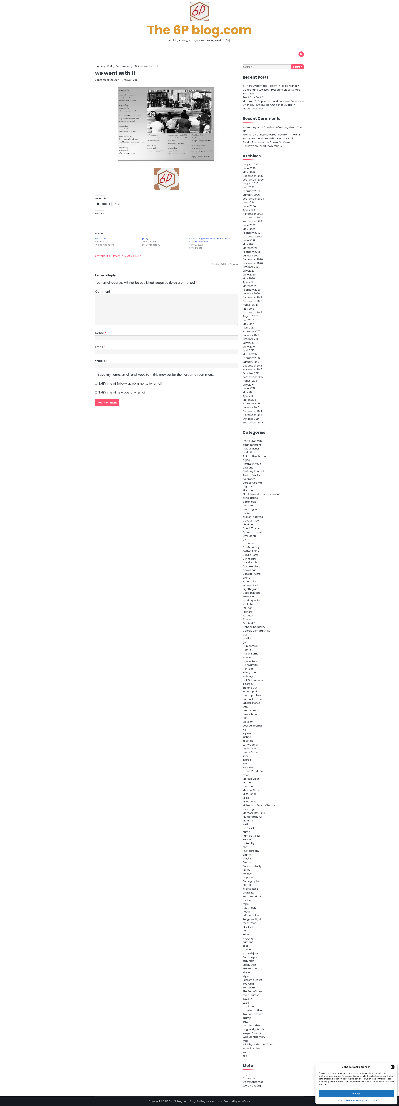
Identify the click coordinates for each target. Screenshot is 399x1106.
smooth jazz (250, 953)
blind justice (250, 498)
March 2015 (250, 400)
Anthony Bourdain (254, 471)
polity (145, 238)
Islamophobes (252, 695)
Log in (246, 1074)
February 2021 (251, 252)
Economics (250, 581)
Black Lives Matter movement (261, 494)
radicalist (249, 900)
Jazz (245, 706)
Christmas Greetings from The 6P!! (278, 134)
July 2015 (248, 384)
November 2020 (253, 263)
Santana (248, 942)
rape (246, 904)
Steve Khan (250, 968)
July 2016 (248, 343)
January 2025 (251, 195)
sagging (248, 938)
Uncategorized (252, 1025)
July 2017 (248, 320)
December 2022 (253, 217)
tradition (248, 1006)
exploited (249, 604)
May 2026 (249, 172)
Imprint (374, 1100)
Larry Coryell (250, 744)
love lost (248, 767)
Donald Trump (252, 574)
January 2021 (251, 255)
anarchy (248, 467)
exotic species (252, 600)
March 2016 (250, 354)
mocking (248, 809)
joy (244, 729)
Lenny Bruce (250, 752)
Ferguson (248, 615)
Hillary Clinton (251, 672)
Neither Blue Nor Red (280, 138)
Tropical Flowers (253, 1014)
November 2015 (252, 369)
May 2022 (249, 229)
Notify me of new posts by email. (122, 392)
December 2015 (252, 365)
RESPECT (248, 927)
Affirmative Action (254, 456)
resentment (250, 923)
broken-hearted (253, 517)
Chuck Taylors (251, 528)
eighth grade (251, 589)
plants (247, 855)
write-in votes (251, 1048)
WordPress (244, 1101)
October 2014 (251, 419)
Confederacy (251, 547)
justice (247, 737)
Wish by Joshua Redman (258, 1044)
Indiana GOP (250, 688)
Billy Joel (248, 490)
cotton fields (102, 256)
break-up (249, 505)
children (248, 524)
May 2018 (248, 309)
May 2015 (248, 392)
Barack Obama (252, 483)
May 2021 (248, 244)
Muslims (248, 820)
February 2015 (251, 403)
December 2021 (252, 236)
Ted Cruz (248, 983)
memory (248, 786)
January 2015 (251, 407)
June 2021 (249, 240)
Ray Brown (249, 908)
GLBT (246, 634)
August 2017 (250, 316)
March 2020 (250, 286)
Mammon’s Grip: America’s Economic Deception (273, 101)
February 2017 (251, 331)
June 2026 (249, 168)
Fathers (247, 612)
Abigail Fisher (251, 448)
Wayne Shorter (252, 1033)
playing (247, 858)
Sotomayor (250, 957)
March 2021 (250, 248)
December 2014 (252, 411)
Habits (247, 650)
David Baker (250, 558)
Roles (246, 934)
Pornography (251, 881)
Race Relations (252, 896)
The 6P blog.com (199, 30)
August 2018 (250, 305)
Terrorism (249, 987)
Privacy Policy (362, 1100)
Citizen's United (252, 532)
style (246, 976)
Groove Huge (130, 80)
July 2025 (249, 187)
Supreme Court (252, 980)
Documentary (251, 566)
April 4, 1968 (101, 238)
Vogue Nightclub (253, 1029)
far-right (248, 608)
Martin (128, 256)
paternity (248, 843)
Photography (251, 851)
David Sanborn (252, 562)
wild (245, 1041)
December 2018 (252, 301)
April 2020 (249, 282)
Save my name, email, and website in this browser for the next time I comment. (156, 375)
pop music (249, 877)
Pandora (248, 839)
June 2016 (249, 346)
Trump (247, 1018)
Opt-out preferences (345, 1100)
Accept (356, 1093)
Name (100, 333)
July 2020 (249, 271)
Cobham (248, 543)
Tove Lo (247, 999)
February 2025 (252, 191)
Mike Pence (250, 794)
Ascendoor (215, 1101)
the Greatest (251, 995)
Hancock (248, 657)
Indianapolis (250, 691)
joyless (247, 733)
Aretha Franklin (252, 475)
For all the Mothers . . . (271, 146)
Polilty (246, 870)
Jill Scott (248, 722)
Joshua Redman (253, 725)
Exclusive (248, 596)
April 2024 (249, 210)
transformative (252, 1010)
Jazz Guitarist (251, 710)
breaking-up (250, 509)
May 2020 (249, 278)
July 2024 (249, 202)
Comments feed (253, 1082)
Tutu (245, 1022)
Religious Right (252, 919)
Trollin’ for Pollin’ (253, 97)
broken (247, 513)
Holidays (248, 676)
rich (245, 930)
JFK (122, 256)
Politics (247, 873)
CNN (245, 539)
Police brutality (252, 866)
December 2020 (253, 259)
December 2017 (252, 312)
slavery (137, 256)
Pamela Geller (251, 836)
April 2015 (248, 396)
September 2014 (253, 422)
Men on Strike (251, 790)
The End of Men (252, 991)
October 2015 (251, 373)
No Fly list (248, 828)
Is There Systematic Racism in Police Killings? (271, 86)
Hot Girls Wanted (253, 680)
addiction (249, 452)
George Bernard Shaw (256, 631)
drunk (246, 578)
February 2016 (251, 358)
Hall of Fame (250, 653)
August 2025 (250, 183)
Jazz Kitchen (250, 714)
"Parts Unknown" (253, 441)
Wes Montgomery (254, 1037)
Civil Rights (249, 536)
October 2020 (251, 267)
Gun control (250, 646)
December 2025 (253, 176)
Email (100, 347)
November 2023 (253, 214)
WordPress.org (252, 1085)
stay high (248, 961)
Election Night (251, 593)
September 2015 (253, 377)
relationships (251, 915)
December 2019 (252, 297)
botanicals (249, 502)
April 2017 (248, 327)
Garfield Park (251, 623)
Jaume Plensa (251, 703)
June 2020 (249, 274)
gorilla (247, 638)
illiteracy (115, 256)
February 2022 (252, 233)
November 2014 (252, 415)
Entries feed (250, 1078)
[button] (392, 1067)
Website (101, 361)
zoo (245, 1056)
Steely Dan (249, 965)
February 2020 (252, 290)
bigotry (247, 486)
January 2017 (251, 335)
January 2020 (251, 293)
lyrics (246, 775)
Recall (246, 911)
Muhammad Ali (252, 817)
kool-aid (248, 741)
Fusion (247, 619)
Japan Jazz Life (252, 699)
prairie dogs (250, 889)
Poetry (247, 862)
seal (245, 946)
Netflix (246, 824)
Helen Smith (250, 665)
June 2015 (249, 388)
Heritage (248, 669)
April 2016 (248, 350)
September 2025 (253, 179)
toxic (246, 1003)
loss (245, 763)
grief (245, 642)
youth (246, 1052)
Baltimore (249, 479)
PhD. (245, 847)
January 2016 (251, 362)
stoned (247, 972)
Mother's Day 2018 (254, 813)
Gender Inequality (254, 627)
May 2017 (248, 324)
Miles (246, 798)
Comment (103, 292)
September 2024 (253, 198)
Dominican (249, 570)
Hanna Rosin (250, 661)
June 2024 (249, 206)
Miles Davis (249, 801)
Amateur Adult (252, 464)
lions (245, 756)
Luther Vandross (253, 771)
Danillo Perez (251, 555)
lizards (247, 760)
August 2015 (250, 381)
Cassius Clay (251, 520)
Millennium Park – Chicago (259, 805)
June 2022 (249, 225)
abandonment (252, 445)
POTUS (247, 885)
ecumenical (250, 585)
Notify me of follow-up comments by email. (130, 384)
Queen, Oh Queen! (280, 142)
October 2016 (251, 339)
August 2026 (250, 164)
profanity (248, 892)
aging (246, 460)
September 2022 (253, 221)
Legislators (249, 748)
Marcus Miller (251, 779)
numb (246, 832)
